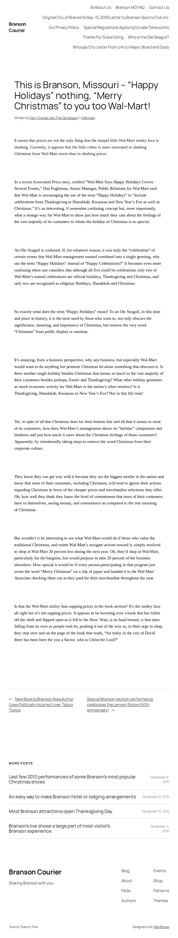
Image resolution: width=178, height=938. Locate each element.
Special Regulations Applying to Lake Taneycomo (126, 27)
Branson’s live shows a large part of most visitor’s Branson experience (59, 828)
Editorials (88, 118)
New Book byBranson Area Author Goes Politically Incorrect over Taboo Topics (41, 704)
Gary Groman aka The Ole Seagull (54, 118)
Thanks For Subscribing (103, 37)
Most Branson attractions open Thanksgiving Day (60, 811)
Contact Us (159, 7)
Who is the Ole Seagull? (148, 37)
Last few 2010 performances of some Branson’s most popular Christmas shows (72, 779)
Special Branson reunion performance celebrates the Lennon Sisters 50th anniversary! (120, 704)
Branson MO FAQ (130, 7)
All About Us (100, 7)
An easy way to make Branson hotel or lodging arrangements (72, 796)
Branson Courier (17, 27)
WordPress (161, 927)
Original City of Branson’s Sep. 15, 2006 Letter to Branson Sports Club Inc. (105, 17)
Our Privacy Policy (64, 27)
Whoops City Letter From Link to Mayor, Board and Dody (121, 47)
